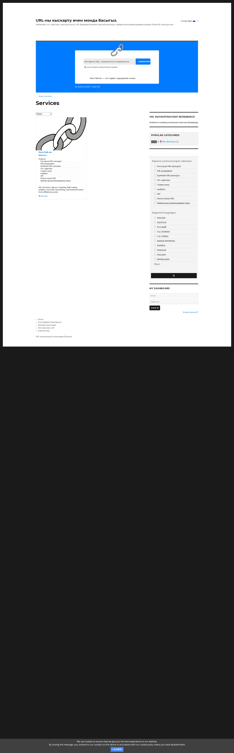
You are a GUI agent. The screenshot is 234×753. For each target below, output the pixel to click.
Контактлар (43, 331)
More (157, 264)
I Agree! (117, 749)
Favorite (44, 196)
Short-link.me (45, 152)
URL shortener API (46, 328)
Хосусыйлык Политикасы (49, 322)
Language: (187, 21)
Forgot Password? (190, 312)
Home (40, 96)
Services (48, 96)
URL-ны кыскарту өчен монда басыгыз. (76, 20)
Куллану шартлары (47, 325)
